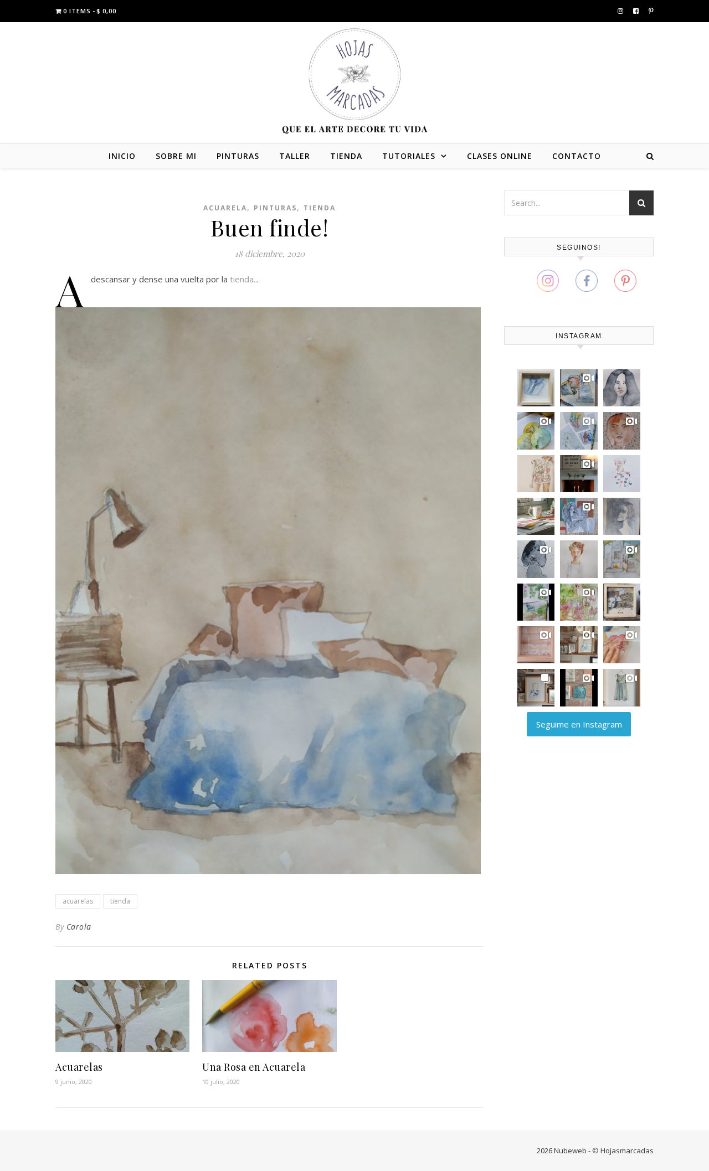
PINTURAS (238, 156)
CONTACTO (576, 156)
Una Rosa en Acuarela (253, 1067)
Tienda (320, 208)
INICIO (122, 156)
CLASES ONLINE (499, 156)
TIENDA (346, 156)
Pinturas (275, 208)
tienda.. (243, 279)
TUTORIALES (408, 156)
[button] (535, 387)
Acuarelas (79, 1067)
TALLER (294, 156)
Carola (78, 926)
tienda (120, 901)
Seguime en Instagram (579, 724)
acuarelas (78, 901)
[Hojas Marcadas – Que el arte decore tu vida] (354, 81)
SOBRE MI (176, 156)
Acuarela (225, 208)
